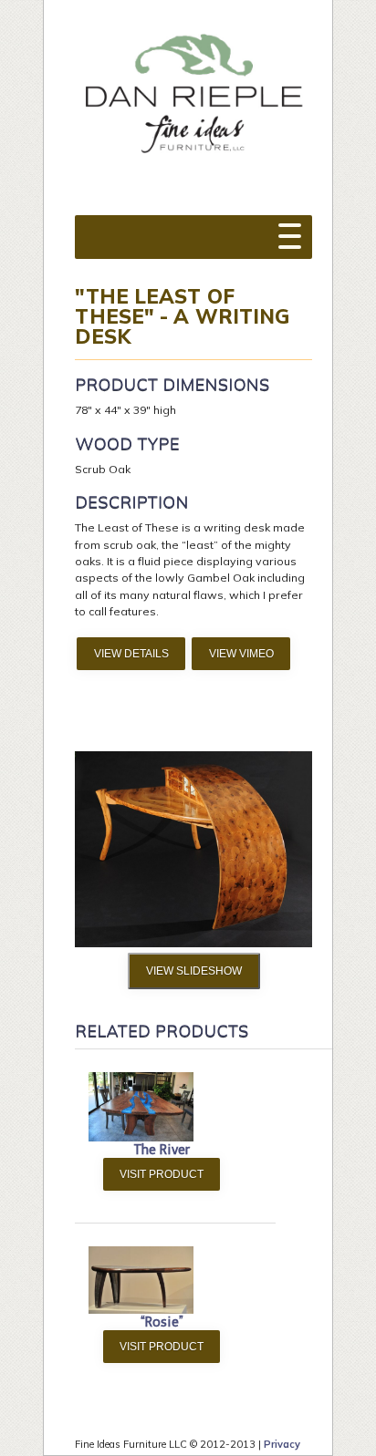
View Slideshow (194, 971)
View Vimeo (241, 653)
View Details (131, 653)
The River (162, 1149)
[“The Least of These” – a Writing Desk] (193, 943)
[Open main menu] (289, 227)
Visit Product (162, 1174)
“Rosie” (162, 1322)
